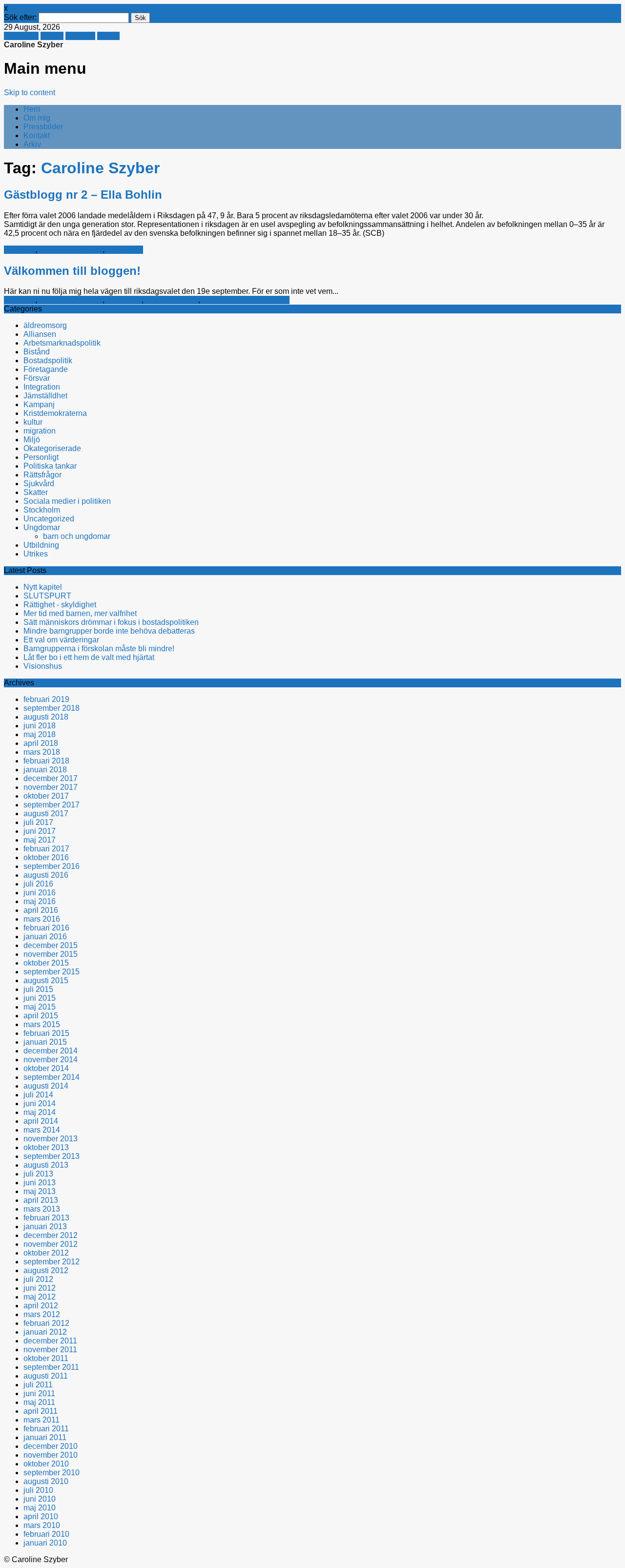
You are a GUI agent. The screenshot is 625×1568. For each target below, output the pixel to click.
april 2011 (40, 1411)
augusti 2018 (45, 717)
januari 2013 (45, 1226)
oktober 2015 (46, 963)
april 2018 (40, 743)
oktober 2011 (45, 1358)
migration (39, 431)
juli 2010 (38, 1490)
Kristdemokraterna (71, 250)
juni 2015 (39, 998)
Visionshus (42, 666)
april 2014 (40, 1121)
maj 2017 (39, 840)
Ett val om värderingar (61, 640)
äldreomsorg (45, 325)
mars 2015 (41, 1024)
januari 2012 (45, 1332)
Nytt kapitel (42, 587)
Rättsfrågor (42, 475)
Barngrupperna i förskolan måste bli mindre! (98, 648)
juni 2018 (39, 726)
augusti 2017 (45, 813)
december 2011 (50, 1341)
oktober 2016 (46, 857)
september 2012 (51, 1262)
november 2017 (50, 787)
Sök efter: (20, 17)
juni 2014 (39, 1103)
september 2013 (51, 1156)
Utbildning (41, 545)
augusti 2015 (45, 980)
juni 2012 (39, 1288)
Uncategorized (48, 519)
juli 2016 (38, 884)
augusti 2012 (45, 1270)
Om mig (36, 118)
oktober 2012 (46, 1253)
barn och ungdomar (76, 536)
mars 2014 (41, 1130)
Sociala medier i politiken (246, 300)
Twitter (52, 36)
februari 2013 (46, 1218)
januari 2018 (45, 769)
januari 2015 (45, 1042)
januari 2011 (44, 1437)
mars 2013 (41, 1209)
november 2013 (50, 1139)
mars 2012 (41, 1314)
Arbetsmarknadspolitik (62, 343)
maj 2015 (39, 1007)
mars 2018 (41, 752)
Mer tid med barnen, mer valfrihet (80, 613)
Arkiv (32, 144)
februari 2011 (46, 1428)
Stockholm (124, 250)
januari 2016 (45, 936)
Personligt (124, 300)
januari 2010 (45, 1543)
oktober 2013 (46, 1147)
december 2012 (50, 1235)
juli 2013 (38, 1174)
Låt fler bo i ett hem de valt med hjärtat (88, 657)
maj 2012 (39, 1297)
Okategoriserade (52, 448)
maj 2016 (39, 901)
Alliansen (39, 334)
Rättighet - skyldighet (59, 604)
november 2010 (50, 1455)
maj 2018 (39, 734)
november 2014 (50, 1059)
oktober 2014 (46, 1068)
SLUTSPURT (47, 596)
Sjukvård (38, 483)
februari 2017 (46, 849)
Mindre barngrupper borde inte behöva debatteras (109, 631)
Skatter (35, 492)
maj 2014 (39, 1112)
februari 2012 (46, 1323)
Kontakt (36, 135)
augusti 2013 (45, 1165)
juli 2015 (38, 989)
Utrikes (35, 554)
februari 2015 (46, 1033)
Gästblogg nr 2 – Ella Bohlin (83, 194)
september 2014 (51, 1077)
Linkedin (80, 36)
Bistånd (36, 352)
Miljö (31, 439)
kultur (32, 422)
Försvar (36, 378)
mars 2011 (41, 1420)
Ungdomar (41, 527)
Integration (41, 387)
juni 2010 (39, 1499)
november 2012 (50, 1244)
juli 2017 (38, 822)
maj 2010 (39, 1508)
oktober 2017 (46, 796)
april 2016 (40, 910)
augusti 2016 (45, 875)
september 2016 (51, 866)
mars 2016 (41, 919)
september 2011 (51, 1367)
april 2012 (40, 1305)
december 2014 (50, 1051)
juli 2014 (38, 1095)
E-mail (108, 36)
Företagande (45, 369)
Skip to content (29, 92)
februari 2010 (46, 1534)
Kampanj (19, 250)
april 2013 (40, 1200)
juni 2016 (39, 892)
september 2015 (51, 972)
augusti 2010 (45, 1481)
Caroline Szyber (33, 45)
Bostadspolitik (47, 360)
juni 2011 (39, 1393)
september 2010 (51, 1472)
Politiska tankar (172, 300)
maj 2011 (39, 1402)
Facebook (21, 36)
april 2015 (40, 1015)
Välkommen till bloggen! (72, 270)
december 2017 (50, 778)
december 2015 (50, 945)
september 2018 (51, 708)
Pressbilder (43, 127)
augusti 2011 (45, 1376)
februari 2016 (46, 928)
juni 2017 (39, 831)
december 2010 (50, 1446)
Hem (31, 109)
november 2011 (50, 1349)
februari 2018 (46, 761)
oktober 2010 (46, 1464)
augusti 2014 (45, 1086)
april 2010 (40, 1516)
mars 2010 (41, 1525)
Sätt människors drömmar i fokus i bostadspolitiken (111, 622)
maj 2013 (39, 1191)
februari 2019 (46, 699)
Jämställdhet (45, 396)
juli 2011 (38, 1385)
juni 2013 (39, 1182)
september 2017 (51, 805)
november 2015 (50, 954)
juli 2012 (38, 1279)
